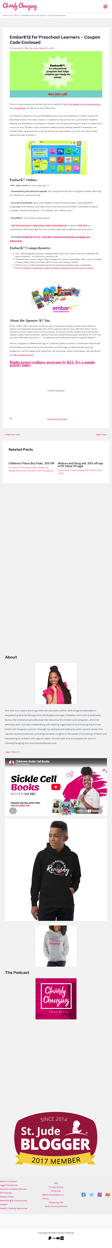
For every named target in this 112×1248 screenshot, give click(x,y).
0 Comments (16, 48)
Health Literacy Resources (13, 1208)
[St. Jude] (56, 1138)
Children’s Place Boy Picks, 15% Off (31, 463)
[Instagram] (99, 1194)
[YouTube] (107, 1194)
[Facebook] (83, 1194)
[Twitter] (91, 1194)
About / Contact (8, 1181)
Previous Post (11, 434)
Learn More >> (12, 751)
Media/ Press (7, 1196)
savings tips (48, 471)
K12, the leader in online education (82, 104)
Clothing (26, 467)
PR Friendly (6, 1192)
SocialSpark (19, 108)
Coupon (33, 467)
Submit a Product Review (13, 1189)
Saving (11, 471)
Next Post (102, 434)
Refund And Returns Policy (53, 1196)
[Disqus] (56, 521)
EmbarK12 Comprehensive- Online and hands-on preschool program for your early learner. (58, 268)
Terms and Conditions (56, 1206)
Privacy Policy (56, 1187)
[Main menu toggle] (105, 6)
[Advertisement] (25, 1065)
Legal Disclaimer (9, 1185)
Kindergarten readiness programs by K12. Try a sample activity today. (52, 363)
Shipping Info (56, 1202)
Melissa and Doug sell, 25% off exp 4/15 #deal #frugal (80, 465)
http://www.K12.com (22, 354)
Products (56, 1190)
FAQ (56, 1183)
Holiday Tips (43, 467)
